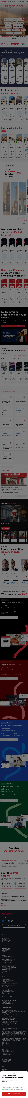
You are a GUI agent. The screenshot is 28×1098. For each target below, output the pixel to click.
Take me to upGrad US (14, 1093)
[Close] (14, 1073)
